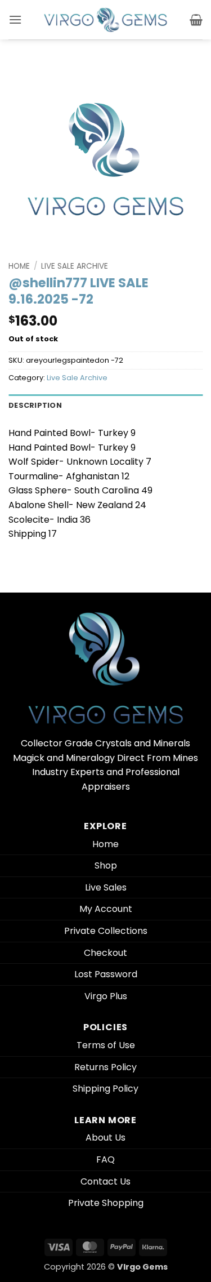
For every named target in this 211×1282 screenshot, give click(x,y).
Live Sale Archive (74, 266)
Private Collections (105, 930)
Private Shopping (105, 1202)
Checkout (105, 952)
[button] (15, 19)
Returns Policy (105, 1067)
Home (19, 266)
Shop (106, 865)
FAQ (105, 1159)
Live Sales (106, 887)
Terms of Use (106, 1045)
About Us (105, 1137)
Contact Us (105, 1181)
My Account (105, 908)
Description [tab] (35, 405)
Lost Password (105, 974)
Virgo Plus (105, 996)
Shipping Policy (105, 1088)
